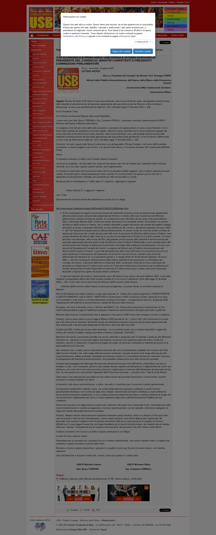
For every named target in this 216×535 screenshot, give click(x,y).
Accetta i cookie (143, 51)
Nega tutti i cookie (121, 51)
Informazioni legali (127, 36)
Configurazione (142, 42)
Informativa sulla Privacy (74, 36)
